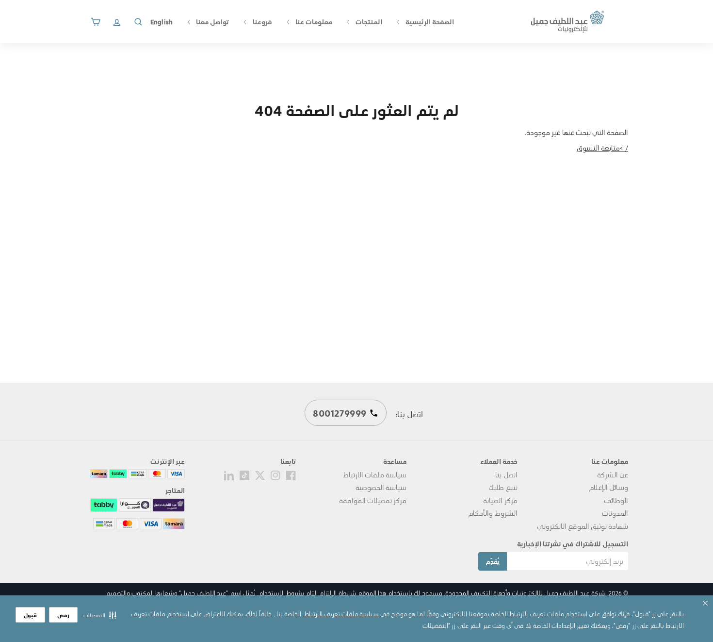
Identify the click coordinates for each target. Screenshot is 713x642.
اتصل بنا (506, 474)
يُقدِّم (493, 561)
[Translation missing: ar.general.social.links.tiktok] (244, 474)
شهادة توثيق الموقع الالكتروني (582, 526)
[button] (99, 615)
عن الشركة (612, 474)
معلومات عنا (313, 21)
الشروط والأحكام (492, 512)
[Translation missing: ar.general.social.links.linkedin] (229, 474)
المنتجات (368, 21)
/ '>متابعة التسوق (602, 147)
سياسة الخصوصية (381, 487)
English (161, 21)
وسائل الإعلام (608, 487)
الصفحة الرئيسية (429, 21)
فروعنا (261, 21)
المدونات (615, 512)
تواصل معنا (211, 21)
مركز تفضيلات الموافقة (372, 500)
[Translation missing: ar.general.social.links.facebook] (291, 474)
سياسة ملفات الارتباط (374, 474)
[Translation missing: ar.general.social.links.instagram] (275, 474)
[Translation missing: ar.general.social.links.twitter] (260, 474)
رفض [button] (63, 615)
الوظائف (616, 500)
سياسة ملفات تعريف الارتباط (341, 613)
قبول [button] (30, 615)
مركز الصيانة (500, 500)
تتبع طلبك (502, 487)
